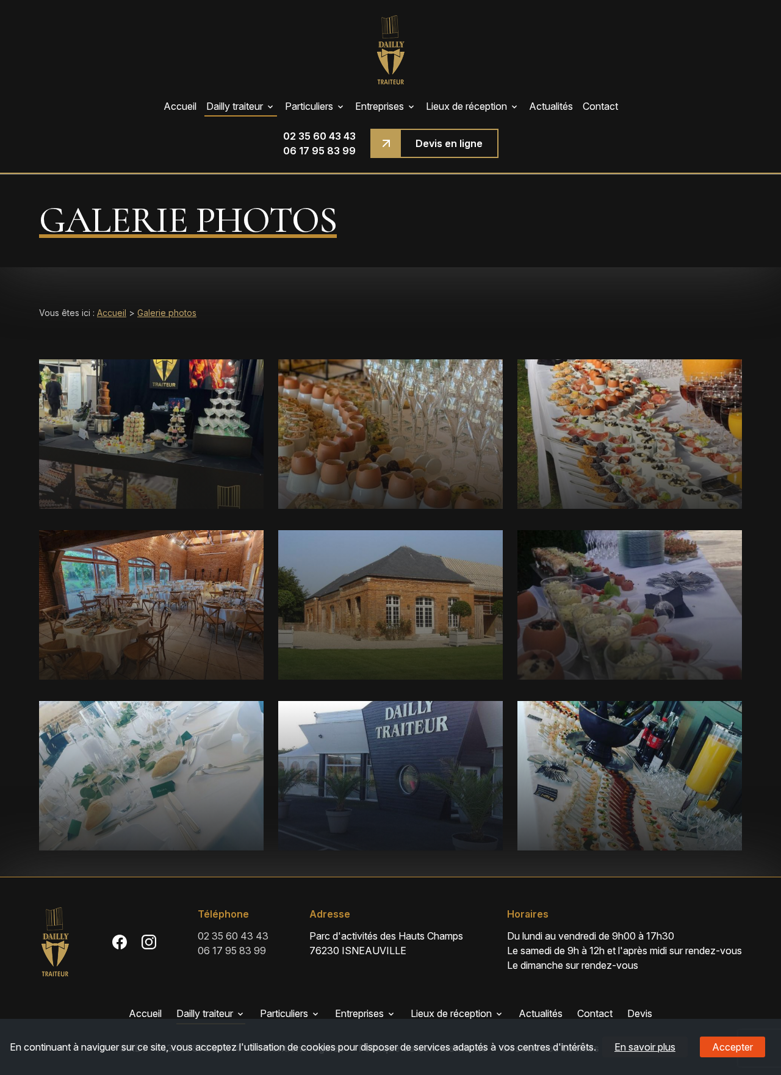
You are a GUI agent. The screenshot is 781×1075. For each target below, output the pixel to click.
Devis (639, 1013)
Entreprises (379, 106)
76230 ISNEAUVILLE (387, 943)
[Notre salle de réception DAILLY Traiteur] (390, 775)
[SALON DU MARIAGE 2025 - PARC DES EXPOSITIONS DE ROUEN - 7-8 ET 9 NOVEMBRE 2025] (151, 434)
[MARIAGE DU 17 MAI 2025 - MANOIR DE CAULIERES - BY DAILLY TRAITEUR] (390, 434)
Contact (600, 106)
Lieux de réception (466, 106)
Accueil (180, 106)
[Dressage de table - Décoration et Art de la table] (151, 775)
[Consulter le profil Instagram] (149, 942)
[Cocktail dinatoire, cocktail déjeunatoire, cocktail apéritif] (629, 775)
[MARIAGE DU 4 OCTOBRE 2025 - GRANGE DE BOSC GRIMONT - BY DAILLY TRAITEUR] (151, 605)
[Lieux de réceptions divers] (390, 605)
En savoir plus (644, 1047)
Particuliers (309, 106)
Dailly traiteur (234, 106)
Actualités (551, 106)
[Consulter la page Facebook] (119, 942)
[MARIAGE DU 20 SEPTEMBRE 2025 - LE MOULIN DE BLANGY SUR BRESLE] (629, 434)
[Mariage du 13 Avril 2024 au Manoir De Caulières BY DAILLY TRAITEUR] (629, 605)
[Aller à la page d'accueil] (390, 50)
